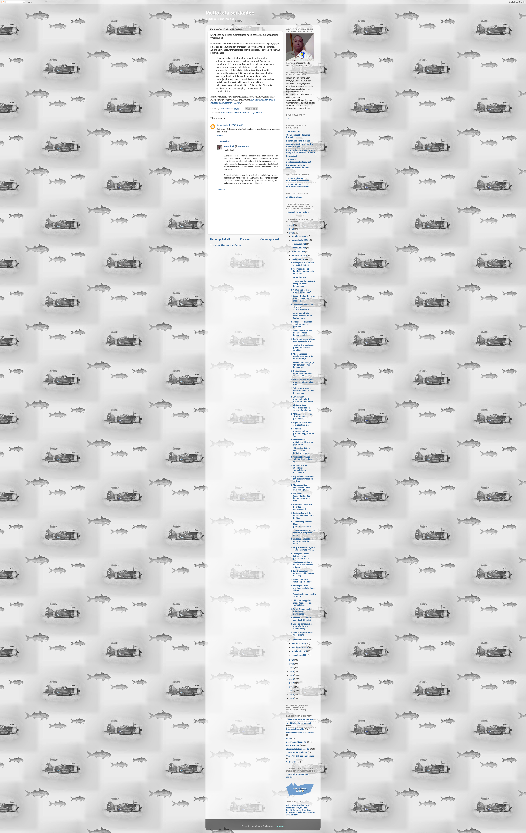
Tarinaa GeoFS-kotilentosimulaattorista (297, 185)
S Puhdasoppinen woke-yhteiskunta (302, 633)
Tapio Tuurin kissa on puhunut (300, 756)
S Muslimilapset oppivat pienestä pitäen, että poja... (302, 381)
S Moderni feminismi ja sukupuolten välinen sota (301, 459)
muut (288, 738)
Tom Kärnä (229, 146)
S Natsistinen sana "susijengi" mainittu (301, 580)
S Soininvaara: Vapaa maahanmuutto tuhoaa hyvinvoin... (302, 390)
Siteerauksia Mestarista (297, 212)
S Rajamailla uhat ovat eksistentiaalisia (301, 424)
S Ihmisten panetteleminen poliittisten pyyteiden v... (302, 432)
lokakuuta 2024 (299, 244)
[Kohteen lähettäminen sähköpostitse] (246, 108)
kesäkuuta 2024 (299, 259)
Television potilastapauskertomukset (298, 160)
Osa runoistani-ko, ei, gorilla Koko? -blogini (299, 145)
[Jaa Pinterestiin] (256, 108)
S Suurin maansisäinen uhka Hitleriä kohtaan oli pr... (302, 564)
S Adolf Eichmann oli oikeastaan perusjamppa (301, 611)
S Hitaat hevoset (299, 277)
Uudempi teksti (220, 239)
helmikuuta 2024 (299, 651)
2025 (291, 229)
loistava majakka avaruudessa (300, 733)
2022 (291, 664)
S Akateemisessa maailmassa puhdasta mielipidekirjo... (302, 356)
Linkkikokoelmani (294, 197)
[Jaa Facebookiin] (254, 108)
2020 (291, 671)
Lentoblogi (291, 156)
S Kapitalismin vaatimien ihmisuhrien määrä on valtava (302, 478)
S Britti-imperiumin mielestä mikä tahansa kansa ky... (302, 573)
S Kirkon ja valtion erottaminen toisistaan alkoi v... (303, 588)
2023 (291, 660)
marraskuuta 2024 (300, 240)
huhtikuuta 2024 (299, 643)
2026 (291, 225)
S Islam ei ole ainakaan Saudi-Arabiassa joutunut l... (301, 324)
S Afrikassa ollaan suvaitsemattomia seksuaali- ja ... (300, 487)
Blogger (280, 826)
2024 (291, 233)
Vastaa (220, 136)
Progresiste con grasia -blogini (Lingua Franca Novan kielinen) (300, 151)
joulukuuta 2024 (299, 236)
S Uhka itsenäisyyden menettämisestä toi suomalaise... (301, 602)
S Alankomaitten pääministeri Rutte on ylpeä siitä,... (302, 442)
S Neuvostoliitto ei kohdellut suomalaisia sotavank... (302, 271)
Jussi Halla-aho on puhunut (298, 723)
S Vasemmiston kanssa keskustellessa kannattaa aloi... (301, 332)
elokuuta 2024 (298, 252)
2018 (291, 679)
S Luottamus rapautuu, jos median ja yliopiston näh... (303, 532)
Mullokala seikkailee (229, 12)
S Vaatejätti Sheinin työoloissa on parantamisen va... (300, 556)
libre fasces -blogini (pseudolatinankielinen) (297, 166)
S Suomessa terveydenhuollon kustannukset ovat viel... (300, 497)
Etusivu (245, 239)
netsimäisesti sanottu (231, 112)
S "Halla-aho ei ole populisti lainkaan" (301, 291)
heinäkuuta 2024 (299, 255)
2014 (291, 694)
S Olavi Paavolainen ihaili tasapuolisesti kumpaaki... (303, 283)
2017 (291, 683)
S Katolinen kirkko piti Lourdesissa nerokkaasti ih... (301, 507)
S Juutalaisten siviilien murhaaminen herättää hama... (302, 515)
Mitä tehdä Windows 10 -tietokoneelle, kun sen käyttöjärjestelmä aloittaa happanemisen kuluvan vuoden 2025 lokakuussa (300, 810)
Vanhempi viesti (270, 239)
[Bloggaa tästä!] (248, 108)
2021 (291, 668)
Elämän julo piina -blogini (298, 141)
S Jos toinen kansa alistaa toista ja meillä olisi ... (303, 340)
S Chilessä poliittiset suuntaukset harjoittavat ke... (301, 450)
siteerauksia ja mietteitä (253, 112)
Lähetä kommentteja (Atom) (228, 245)
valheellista (292, 762)
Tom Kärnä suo (293, 131)
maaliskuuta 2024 (300, 647)
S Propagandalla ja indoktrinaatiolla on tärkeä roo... (301, 315)
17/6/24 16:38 (237, 125)
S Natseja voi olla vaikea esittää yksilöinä (302, 264)
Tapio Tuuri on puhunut (297, 752)
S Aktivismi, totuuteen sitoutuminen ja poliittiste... (301, 416)
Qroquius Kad (223, 125)
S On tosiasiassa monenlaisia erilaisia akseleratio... (301, 373)
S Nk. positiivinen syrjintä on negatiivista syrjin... (303, 548)
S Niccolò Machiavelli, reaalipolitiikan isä (301, 619)
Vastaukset (225, 141)
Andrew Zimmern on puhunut (299, 720)
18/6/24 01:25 (244, 146)
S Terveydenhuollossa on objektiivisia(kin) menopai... (303, 298)
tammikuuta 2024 (300, 655)
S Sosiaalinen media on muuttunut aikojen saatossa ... (302, 541)
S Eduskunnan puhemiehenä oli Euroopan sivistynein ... (303, 399)
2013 (291, 698)
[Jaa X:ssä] (251, 108)
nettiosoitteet (293, 745)
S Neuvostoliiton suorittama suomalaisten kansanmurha (299, 469)
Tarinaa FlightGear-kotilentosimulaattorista (297, 179)
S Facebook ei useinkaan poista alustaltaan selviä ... (302, 347)
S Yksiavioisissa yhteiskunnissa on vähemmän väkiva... (301, 407)
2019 (291, 675)
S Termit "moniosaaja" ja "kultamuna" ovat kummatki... (302, 364)
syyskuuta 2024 (299, 248)
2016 (291, 687)
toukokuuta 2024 (299, 640)
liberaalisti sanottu (295, 729)
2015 (291, 691)
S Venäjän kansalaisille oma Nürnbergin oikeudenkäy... (301, 626)
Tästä (288, 119)
